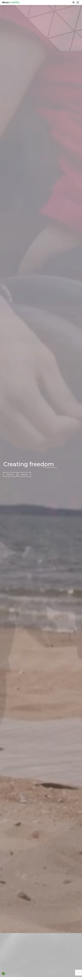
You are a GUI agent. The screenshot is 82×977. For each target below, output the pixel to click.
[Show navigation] (78, 2)
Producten (10, 474)
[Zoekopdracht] (73, 2)
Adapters (24, 474)
